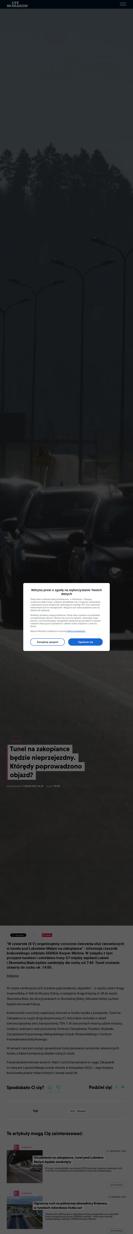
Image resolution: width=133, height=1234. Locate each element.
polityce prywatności (75, 631)
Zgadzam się (85, 642)
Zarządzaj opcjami (47, 642)
